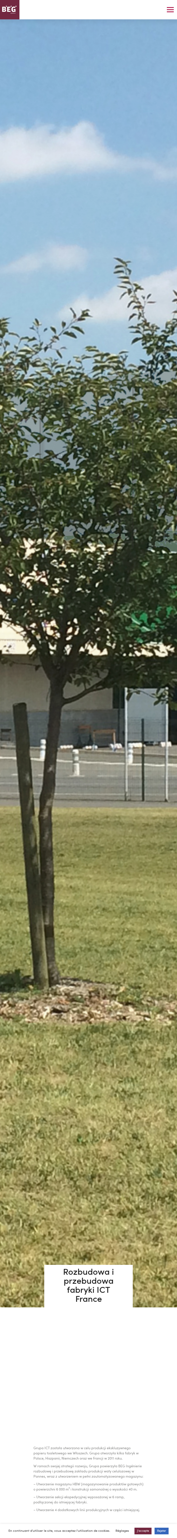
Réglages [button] (122, 1531)
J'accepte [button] (143, 1531)
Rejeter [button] (161, 1531)
